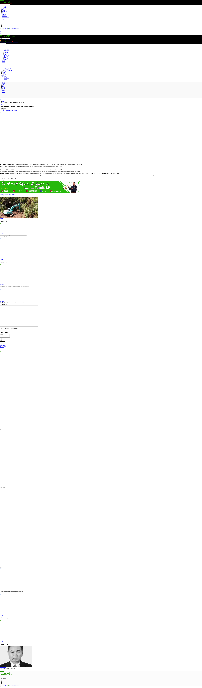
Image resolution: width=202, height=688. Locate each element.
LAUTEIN (6, 54)
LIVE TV (3, 21)
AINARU (6, 47)
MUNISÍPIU (4, 7)
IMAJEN (5, 77)
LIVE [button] (11, 39)
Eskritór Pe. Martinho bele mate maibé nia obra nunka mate (12, 539)
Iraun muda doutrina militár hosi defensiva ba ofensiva (11, 564)
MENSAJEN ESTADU (8, 70)
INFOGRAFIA (6, 78)
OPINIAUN (6, 74)
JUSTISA (3, 12)
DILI (5, 51)
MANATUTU (6, 55)
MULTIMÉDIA (5, 20)
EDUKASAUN (4, 73)
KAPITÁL (4, 14)
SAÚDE (3, 19)
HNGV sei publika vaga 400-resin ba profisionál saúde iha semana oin (11, 591)
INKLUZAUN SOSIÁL (8, 68)
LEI (2, 13)
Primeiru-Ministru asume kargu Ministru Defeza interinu (9, 642)
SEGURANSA (4, 11)
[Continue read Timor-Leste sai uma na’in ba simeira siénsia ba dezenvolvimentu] (6, 523)
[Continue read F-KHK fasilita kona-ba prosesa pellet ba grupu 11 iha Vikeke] (19, 326)
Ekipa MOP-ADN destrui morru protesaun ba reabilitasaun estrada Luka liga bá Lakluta (13, 302)
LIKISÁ (5, 53)
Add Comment (2, 341)
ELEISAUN (4, 8)
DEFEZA (3, 10)
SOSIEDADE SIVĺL (7, 69)
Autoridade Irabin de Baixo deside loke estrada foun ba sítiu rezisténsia (11, 219)
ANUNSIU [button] (2, 39)
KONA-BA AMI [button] (7, 39)
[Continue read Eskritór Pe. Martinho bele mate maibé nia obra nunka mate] (6, 536)
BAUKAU (6, 48)
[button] (1, 31)
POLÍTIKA (4, 9)
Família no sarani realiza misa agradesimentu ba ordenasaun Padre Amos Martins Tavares (13, 235)
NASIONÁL (4, 16)
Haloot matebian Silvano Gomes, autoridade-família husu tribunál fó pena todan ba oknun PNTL (14, 286)
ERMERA (6, 52)
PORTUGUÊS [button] (9, 42)
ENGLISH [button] (3, 42)
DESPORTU (4, 15)
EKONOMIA (4, 72)
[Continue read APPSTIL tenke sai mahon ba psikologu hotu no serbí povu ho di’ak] (6, 549)
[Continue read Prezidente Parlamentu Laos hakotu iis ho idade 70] (16, 666)
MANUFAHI (6, 56)
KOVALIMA (6, 49)
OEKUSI (5, 59)
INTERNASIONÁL (5, 17)
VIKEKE (5, 57)
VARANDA (4, 6)
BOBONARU (6, 50)
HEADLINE (2, 589)
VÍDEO (5, 79)
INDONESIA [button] (15, 42)
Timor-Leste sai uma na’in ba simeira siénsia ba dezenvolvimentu (13, 526)
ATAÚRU (6, 58)
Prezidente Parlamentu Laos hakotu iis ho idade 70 (8, 668)
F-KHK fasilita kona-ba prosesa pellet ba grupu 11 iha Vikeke (9, 328)
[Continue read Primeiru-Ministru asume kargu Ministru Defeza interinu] (18, 640)
